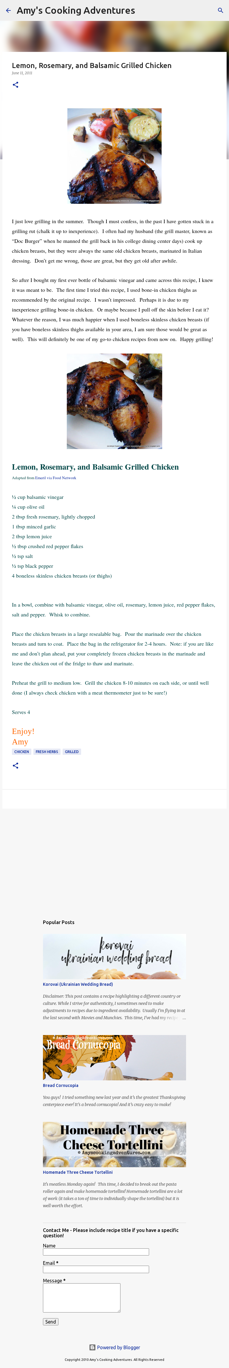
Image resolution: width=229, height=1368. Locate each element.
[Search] (143, 10)
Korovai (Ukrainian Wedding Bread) (78, 984)
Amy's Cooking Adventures (76, 10)
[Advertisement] (114, 859)
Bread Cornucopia (60, 1085)
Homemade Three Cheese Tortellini (78, 1172)
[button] (15, 85)
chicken (21, 752)
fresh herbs (47, 752)
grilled (72, 752)
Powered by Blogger (118, 1347)
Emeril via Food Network (55, 477)
